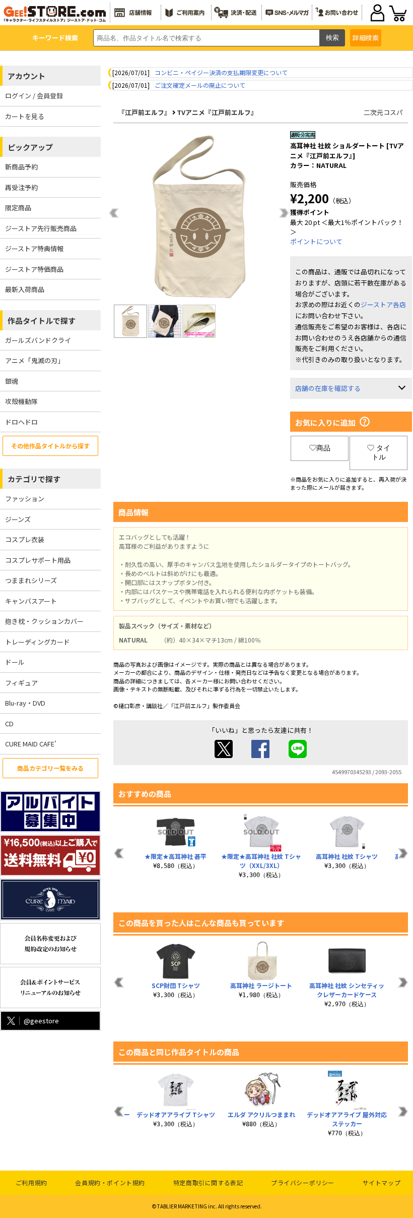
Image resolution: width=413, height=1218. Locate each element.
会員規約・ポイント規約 (110, 1182)
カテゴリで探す (34, 479)
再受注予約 (21, 187)
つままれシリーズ (31, 580)
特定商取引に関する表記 (208, 1182)
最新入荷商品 (24, 289)
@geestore (41, 1020)
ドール (15, 662)
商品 (323, 448)
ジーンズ (18, 519)
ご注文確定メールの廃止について (200, 85)
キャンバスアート (31, 601)
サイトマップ (382, 1182)
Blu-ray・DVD (25, 703)
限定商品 (18, 207)
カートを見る (24, 116)
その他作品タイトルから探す (50, 445)
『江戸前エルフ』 (144, 112)
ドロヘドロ (21, 422)
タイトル (381, 452)
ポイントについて (316, 241)
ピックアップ (30, 147)
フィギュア (21, 682)
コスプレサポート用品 (38, 560)
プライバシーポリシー (302, 1182)
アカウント (26, 76)
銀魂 (11, 381)
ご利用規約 (31, 1182)
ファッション (24, 498)
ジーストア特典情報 (34, 248)
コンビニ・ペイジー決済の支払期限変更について (221, 72)
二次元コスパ (383, 112)
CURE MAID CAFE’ (30, 743)
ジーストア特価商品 (34, 269)
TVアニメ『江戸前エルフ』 (217, 112)
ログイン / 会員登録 (34, 95)
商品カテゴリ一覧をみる (50, 768)
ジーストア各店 (383, 304)
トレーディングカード (37, 642)
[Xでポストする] (224, 755)
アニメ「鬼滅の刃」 (34, 360)
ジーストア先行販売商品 (41, 228)
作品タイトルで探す (42, 320)
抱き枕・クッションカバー (44, 621)
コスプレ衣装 (24, 539)
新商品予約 (21, 166)
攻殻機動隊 (21, 401)
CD (9, 723)
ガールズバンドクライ (38, 340)
